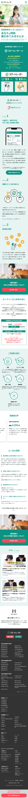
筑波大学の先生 (18, 680)
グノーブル (17, 735)
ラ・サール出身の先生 (19, 656)
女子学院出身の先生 (19, 649)
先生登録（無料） (14, 289)
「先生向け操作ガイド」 (10, 218)
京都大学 (3, 722)
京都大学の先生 (4, 682)
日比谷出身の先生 (18, 662)
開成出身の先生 (4, 645)
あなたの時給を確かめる (14, 795)
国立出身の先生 (18, 664)
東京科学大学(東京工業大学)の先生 (7, 678)
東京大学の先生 (4, 676)
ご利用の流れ (4, 752)
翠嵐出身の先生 (4, 666)
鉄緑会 (16, 740)
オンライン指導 (4, 707)
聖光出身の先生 (4, 651)
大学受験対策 (4, 703)
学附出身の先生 (4, 662)
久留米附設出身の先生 (19, 655)
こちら (18, 624)
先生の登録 (18, 636)
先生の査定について (5, 758)
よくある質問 (4, 759)
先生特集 (17, 761)
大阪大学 (3, 724)
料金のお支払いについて (6, 754)
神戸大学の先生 (18, 682)
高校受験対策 (4, 702)
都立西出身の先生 (4, 664)
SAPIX (2, 735)
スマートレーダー (18, 763)
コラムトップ (17, 752)
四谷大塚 (3, 738)
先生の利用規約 (4, 770)
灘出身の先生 (4, 655)
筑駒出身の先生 (4, 649)
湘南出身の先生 (4, 668)
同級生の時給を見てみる (14, 172)
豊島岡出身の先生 (18, 647)
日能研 (2, 737)
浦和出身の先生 (4, 670)
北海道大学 (3, 726)
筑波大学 (16, 720)
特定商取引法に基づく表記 (14, 782)
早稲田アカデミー (4, 740)
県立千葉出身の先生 (19, 670)
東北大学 (3, 729)
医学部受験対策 (4, 705)
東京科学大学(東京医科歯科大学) (21, 727)
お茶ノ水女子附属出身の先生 (20, 666)
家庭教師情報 (17, 754)
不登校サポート (4, 709)
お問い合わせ (17, 768)
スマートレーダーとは (9, 780)
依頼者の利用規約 (4, 768)
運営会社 (21, 780)
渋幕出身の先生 (18, 653)
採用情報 (17, 780)
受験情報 (17, 756)
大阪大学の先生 (4, 684)
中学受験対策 (4, 700)
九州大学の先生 (18, 677)
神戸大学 (16, 722)
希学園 (16, 738)
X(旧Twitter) (17, 772)
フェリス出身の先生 (19, 651)
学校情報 (17, 758)
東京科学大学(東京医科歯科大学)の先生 (21, 687)
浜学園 (16, 737)
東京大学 (3, 717)
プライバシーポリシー (5, 772)
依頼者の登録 (10, 636)
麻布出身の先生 (4, 647)
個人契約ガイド (4, 711)
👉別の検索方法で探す (22, 691)
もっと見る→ (16, 550)
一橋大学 (3, 720)
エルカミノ (3, 742)
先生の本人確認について (6, 756)
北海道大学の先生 (4, 686)
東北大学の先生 (4, 689)
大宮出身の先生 (18, 668)
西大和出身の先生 (4, 656)
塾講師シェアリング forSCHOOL (19, 774)
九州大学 (16, 718)
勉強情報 (17, 759)
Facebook (17, 770)
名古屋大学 (17, 717)
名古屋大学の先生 (18, 676)
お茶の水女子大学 (18, 724)
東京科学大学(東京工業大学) (7, 718)
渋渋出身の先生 (4, 653)
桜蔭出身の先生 (18, 645)
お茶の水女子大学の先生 (19, 684)
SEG (15, 742)
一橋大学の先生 (4, 680)
